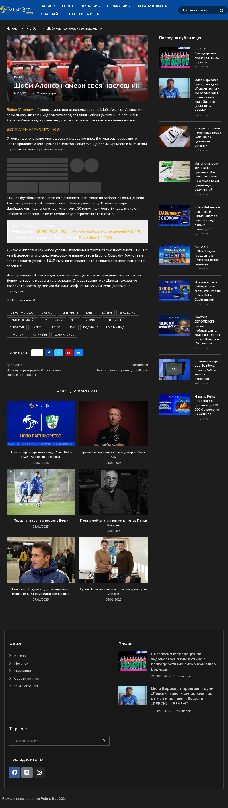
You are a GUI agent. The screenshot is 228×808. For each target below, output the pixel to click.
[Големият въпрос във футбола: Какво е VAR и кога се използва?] (174, 369)
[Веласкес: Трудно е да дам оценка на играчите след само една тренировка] (41, 560)
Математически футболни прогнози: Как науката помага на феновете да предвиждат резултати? (207, 176)
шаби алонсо (64, 334)
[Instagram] (39, 772)
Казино (48, 6)
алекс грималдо (21, 312)
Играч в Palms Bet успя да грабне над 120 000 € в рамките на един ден (207, 405)
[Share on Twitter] (58, 352)
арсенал (47, 312)
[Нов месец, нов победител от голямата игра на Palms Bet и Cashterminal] (174, 290)
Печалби (89, 6)
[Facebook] (14, 772)
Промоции (117, 6)
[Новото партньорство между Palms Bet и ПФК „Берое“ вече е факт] (41, 423)
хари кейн (40, 334)
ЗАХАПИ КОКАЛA (152, 6)
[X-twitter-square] (27, 772)
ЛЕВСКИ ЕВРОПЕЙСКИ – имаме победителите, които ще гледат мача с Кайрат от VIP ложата (208, 330)
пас (73, 327)
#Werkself (85, 231)
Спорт (68, 6)
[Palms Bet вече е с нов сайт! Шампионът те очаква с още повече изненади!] (174, 215)
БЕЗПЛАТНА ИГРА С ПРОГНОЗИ (34, 129)
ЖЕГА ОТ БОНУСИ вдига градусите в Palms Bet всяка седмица (207, 255)
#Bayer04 (67, 231)
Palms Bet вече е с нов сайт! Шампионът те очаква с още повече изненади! (207, 218)
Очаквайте (51, 14)
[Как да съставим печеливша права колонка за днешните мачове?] (174, 136)
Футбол (32, 28)
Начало (12, 28)
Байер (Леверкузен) (23, 109)
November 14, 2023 (95, 237)
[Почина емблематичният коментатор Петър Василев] (113, 492)
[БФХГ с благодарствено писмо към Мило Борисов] (174, 57)
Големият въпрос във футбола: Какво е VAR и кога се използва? (207, 369)
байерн (107, 312)
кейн (74, 320)
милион (37, 327)
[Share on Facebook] (49, 352)
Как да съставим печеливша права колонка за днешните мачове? (208, 136)
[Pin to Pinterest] (69, 352)
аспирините (69, 312)
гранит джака (53, 320)
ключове (91, 320)
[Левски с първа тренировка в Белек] (41, 492)
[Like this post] (38, 352)
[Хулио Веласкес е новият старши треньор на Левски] (113, 560)
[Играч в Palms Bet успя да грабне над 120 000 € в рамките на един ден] (174, 404)
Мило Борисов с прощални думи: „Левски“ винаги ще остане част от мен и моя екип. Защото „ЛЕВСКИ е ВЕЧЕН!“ (207, 95)
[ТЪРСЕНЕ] (222, 10)
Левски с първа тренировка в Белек (41, 521)
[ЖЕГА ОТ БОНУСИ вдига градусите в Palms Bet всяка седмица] (174, 255)
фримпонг (17, 334)
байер (90, 312)
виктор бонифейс (22, 320)
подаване (90, 327)
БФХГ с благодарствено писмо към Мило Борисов (207, 55)
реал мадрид (115, 327)
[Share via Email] (78, 352)
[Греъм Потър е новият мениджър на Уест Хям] (113, 423)
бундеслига (127, 312)
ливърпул (17, 327)
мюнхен (57, 327)
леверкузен (114, 320)
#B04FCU (49, 231)
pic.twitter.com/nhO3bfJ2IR (117, 231)
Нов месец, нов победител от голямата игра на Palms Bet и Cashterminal (208, 290)
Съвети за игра (84, 14)
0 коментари (182, 676)
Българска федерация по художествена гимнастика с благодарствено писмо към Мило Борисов (183, 661)
